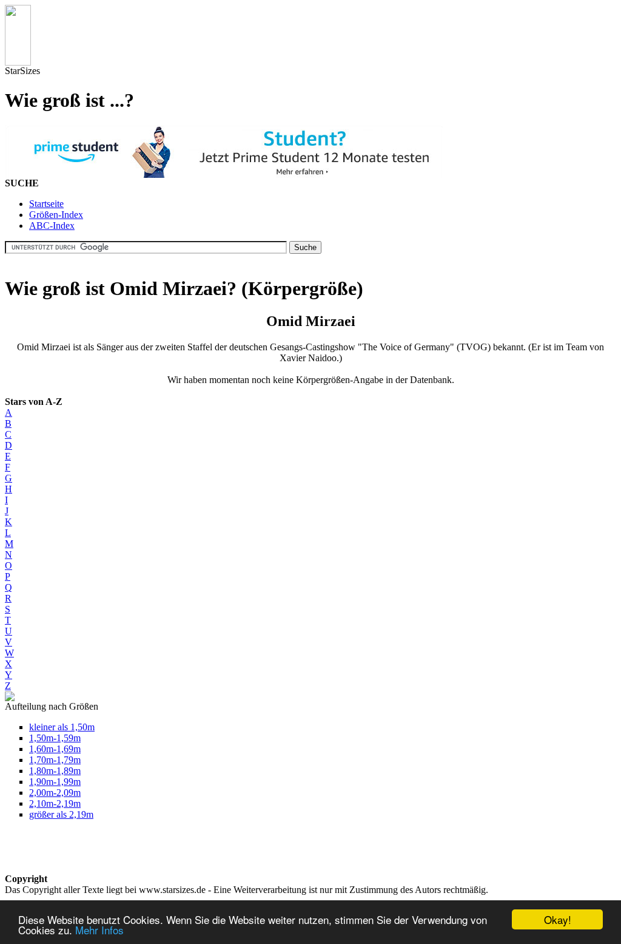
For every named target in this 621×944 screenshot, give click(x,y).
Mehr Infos (99, 929)
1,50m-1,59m (55, 738)
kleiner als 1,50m (62, 727)
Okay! (557, 919)
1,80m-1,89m (55, 771)
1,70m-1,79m (55, 760)
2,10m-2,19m (55, 803)
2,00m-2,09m (55, 792)
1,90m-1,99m (55, 781)
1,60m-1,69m (55, 749)
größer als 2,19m (61, 814)
